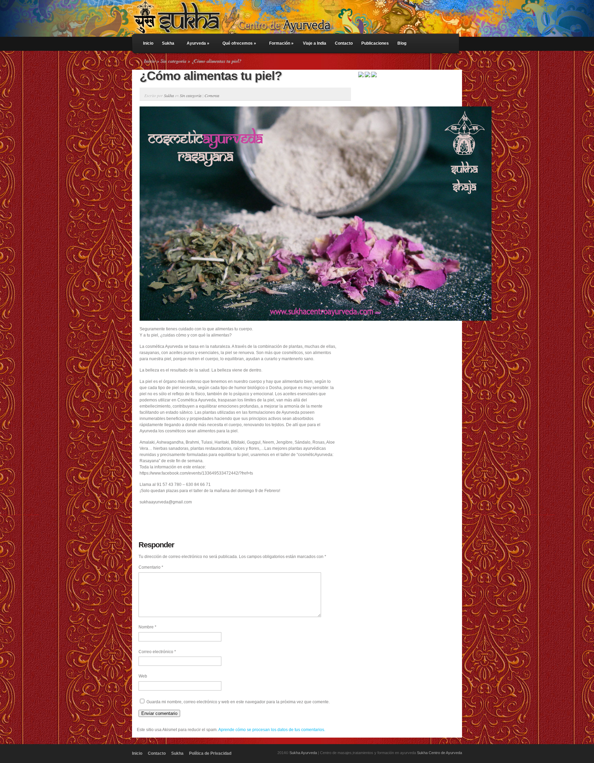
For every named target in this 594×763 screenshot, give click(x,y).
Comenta (212, 95)
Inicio (148, 43)
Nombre (147, 627)
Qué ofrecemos (239, 43)
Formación (281, 43)
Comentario (151, 567)
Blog (401, 43)
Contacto (344, 43)
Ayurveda (198, 43)
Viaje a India (314, 43)
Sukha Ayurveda (303, 753)
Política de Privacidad (210, 753)
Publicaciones (375, 43)
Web (143, 676)
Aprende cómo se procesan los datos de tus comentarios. (271, 729)
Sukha (168, 43)
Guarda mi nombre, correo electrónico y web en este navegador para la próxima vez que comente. (238, 701)
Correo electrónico (157, 651)
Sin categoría (173, 60)
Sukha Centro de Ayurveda (439, 753)
